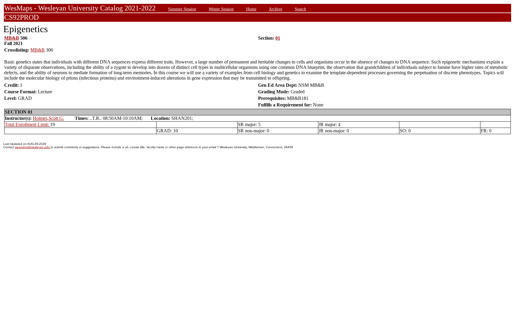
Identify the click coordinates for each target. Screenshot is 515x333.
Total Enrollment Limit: (27, 124)
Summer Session (182, 9)
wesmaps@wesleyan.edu (33, 147)
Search (300, 9)
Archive (275, 9)
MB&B (11, 38)
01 (277, 38)
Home (251, 9)
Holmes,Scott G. (48, 118)
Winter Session (221, 9)
